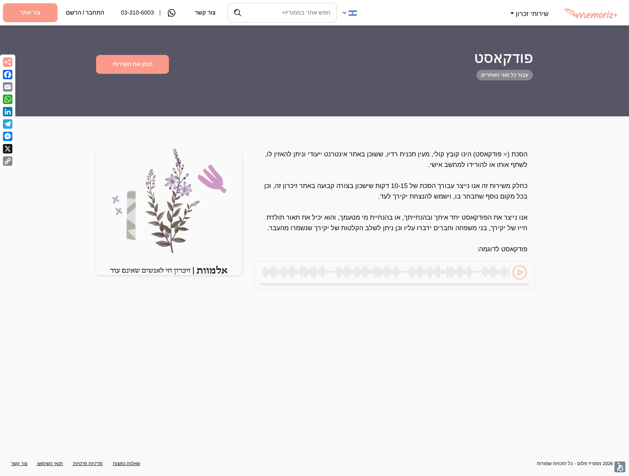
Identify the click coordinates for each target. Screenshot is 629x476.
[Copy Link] (7, 161)
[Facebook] (7, 74)
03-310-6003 (137, 12)
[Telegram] (7, 124)
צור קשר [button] (19, 463)
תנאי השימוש (49, 463)
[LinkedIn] (7, 111)
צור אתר (30, 12)
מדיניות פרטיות (87, 463)
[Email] (7, 87)
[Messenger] (7, 136)
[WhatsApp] (7, 99)
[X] (7, 149)
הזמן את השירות (133, 64)
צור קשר (205, 12)
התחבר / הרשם (85, 12)
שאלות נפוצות (126, 463)
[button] (528, 9)
